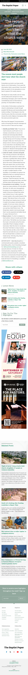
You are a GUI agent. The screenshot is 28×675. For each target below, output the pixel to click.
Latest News (7, 11)
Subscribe (17, 629)
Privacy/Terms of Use (6, 666)
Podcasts (17, 620)
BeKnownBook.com (8, 261)
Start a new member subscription (19, 634)
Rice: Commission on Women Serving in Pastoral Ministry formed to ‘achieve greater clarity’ (13, 561)
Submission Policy (5, 635)
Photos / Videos (5, 632)
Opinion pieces (18, 615)
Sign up (22, 324)
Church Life (7, 54)
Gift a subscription (18, 632)
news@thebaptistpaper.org (14, 670)
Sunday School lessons (19, 617)
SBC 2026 (9, 9)
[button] (25, 5)
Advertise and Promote (6, 615)
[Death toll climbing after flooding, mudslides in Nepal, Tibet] (4, 299)
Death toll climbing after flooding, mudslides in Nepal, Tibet (16, 298)
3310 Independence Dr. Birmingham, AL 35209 (14, 663)
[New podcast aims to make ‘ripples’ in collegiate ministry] (4, 307)
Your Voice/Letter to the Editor (8, 630)
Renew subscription (19, 630)
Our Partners (4, 614)
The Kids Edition (17, 9)
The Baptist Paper (23, 1)
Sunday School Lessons (18, 11)
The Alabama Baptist (5, 1)
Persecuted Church (18, 619)
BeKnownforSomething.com (11, 247)
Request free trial (18, 642)
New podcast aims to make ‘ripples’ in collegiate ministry (17, 306)
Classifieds (14, 13)
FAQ (15, 666)
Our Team (4, 612)
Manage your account (19, 640)
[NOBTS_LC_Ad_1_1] (14, 404)
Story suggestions (5, 629)
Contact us (4, 619)
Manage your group (19, 639)
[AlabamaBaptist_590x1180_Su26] (14, 354)
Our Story (4, 610)
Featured (14, 54)
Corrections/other (5, 634)
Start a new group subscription (18, 637)
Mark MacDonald (8, 51)
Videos (16, 622)
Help (12, 666)
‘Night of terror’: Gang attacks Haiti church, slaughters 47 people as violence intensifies (17, 291)
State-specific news (18, 612)
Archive (16, 614)
